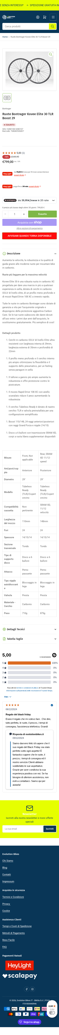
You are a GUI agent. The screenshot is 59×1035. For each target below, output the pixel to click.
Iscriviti (50, 828)
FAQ (4, 946)
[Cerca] (52, 26)
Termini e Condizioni (13, 897)
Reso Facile (8, 940)
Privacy (6, 903)
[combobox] (29, 26)
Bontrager (6, 108)
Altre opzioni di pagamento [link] (30, 228)
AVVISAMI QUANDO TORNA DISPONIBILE (29, 235)
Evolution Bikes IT (25, 1000)
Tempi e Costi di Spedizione (17, 926)
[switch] (52, 1012)
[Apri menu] (53, 17)
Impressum (8, 881)
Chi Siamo (7, 860)
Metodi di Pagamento (13, 933)
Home (5, 37)
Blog (4, 867)
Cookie (6, 910)
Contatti (6, 874)
